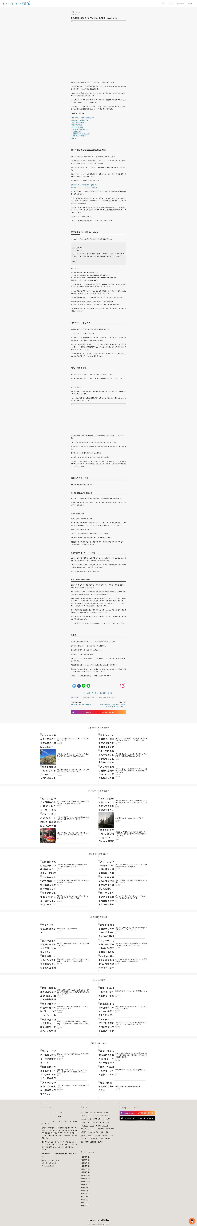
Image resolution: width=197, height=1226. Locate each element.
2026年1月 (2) (85, 1175)
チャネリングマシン (97, 1122)
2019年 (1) (84, 1202)
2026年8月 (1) (85, 1157)
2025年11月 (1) (85, 1178)
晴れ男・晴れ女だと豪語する (80, 129)
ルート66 (91, 1129)
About (190, 3)
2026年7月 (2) (85, 1160)
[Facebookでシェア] (79, 686)
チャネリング (85, 1122)
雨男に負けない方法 (77, 127)
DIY (82, 1112)
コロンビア (106, 1119)
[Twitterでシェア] (74, 686)
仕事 (101, 1132)
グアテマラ (96, 1119)
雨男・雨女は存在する (78, 122)
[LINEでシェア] (83, 686)
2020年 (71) (84, 1199)
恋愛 (111, 1135)
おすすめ (95, 1116)
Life (163, 3)
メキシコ (83, 1129)
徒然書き (105, 1135)
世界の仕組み (110, 1129)
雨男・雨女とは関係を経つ (79, 136)
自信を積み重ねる (77, 131)
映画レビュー (85, 1139)
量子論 (110, 693)
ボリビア (105, 1125)
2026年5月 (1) (85, 1166)
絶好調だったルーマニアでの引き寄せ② (84, 187)
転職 (86, 1142)
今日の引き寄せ (93, 1132)
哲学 (106, 1132)
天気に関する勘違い (77, 125)
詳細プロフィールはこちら (50, 1160)
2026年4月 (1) (85, 1169)
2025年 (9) (84, 1184)
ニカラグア (84, 1125)
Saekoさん (88, 1112)
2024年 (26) (84, 1187)
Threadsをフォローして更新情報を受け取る (138, 1118)
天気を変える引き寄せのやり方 (80, 120)
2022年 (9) (84, 1193)
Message (180, 3)
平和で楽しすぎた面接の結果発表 (81, 704)
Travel (171, 3)
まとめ (74, 138)
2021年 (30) (84, 1196)
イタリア (107, 1112)
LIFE (88, 693)
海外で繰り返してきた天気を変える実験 (83, 118)
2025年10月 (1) (85, 1181)
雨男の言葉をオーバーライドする (81, 134)
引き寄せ (95, 693)
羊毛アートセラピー (105, 1139)
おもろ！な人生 (105, 1116)
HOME (72, 697)
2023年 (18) (84, 1190)
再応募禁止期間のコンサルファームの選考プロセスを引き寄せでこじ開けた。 (113, 705)
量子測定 (93, 1142)
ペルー (98, 1125)
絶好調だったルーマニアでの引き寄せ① (84, 185)
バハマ (92, 1125)
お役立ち (83, 1119)
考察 (82, 1142)
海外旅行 (103, 693)
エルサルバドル (86, 1116)
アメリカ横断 (98, 1112)
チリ (107, 1122)
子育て (90, 1135)
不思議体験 (100, 1129)
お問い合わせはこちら (49, 1163)
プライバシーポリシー (49, 1165)
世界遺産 (83, 1132)
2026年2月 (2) (85, 1172)
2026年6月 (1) (85, 1163)
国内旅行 (83, 1135)
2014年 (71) (84, 1205)
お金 (89, 1119)
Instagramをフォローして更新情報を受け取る (99, 712)
